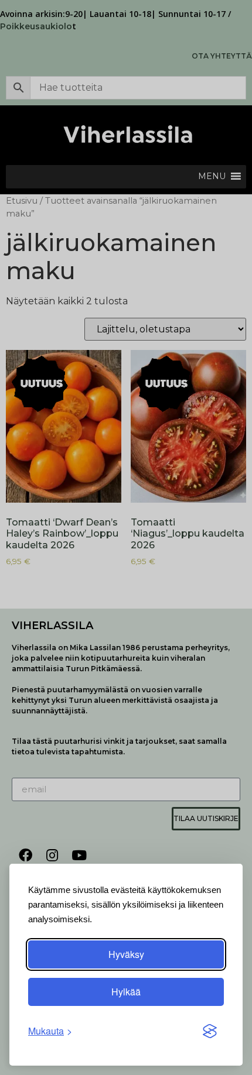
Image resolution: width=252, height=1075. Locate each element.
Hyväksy (126, 954)
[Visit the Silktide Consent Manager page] (210, 1031)
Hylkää (126, 991)
